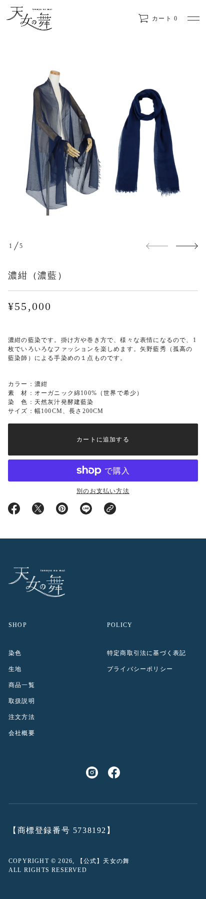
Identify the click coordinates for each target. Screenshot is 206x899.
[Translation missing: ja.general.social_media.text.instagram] (92, 773)
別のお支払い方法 (103, 491)
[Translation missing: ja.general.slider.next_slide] (187, 246)
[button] (157, 19)
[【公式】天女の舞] (29, 18)
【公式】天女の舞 (103, 861)
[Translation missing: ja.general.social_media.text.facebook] (114, 773)
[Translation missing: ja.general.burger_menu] (194, 19)
